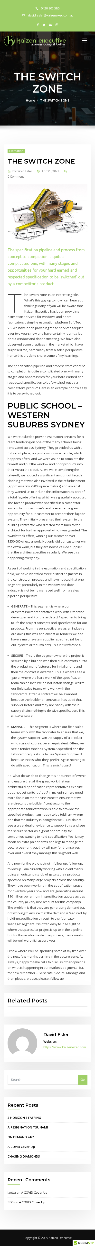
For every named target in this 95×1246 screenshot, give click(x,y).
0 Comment (16, 176)
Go (82, 1079)
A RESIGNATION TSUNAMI (28, 1127)
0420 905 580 (50, 8)
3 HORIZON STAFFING (24, 1117)
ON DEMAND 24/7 (21, 1137)
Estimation (16, 151)
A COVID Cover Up (21, 1146)
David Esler (22, 171)
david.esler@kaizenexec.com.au (51, 15)
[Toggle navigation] (84, 41)
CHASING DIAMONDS (24, 1156)
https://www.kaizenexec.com (64, 1047)
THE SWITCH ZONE (54, 100)
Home (30, 100)
